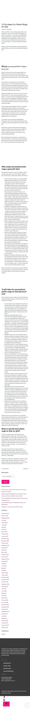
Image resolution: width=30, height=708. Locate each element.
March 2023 (4, 531)
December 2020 (5, 577)
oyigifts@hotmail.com (10, 680)
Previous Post (5, 468)
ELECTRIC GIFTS (7, 668)
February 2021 (5, 572)
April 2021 (4, 570)
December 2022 (5, 538)
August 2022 (5, 547)
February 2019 (5, 620)
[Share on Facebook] (4, 698)
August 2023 (5, 522)
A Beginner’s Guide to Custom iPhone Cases (12, 507)
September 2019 (5, 611)
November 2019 (5, 607)
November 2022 (5, 541)
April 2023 (4, 529)
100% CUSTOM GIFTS (8, 671)
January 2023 (5, 536)
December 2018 (5, 625)
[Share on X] (4, 700)
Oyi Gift (7, 297)
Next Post (26, 468)
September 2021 (5, 559)
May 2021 (4, 568)
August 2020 (5, 586)
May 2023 (4, 527)
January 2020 (5, 602)
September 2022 (5, 545)
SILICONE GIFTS (7, 663)
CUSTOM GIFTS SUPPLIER (20, 691)
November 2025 (5, 513)
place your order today (21, 462)
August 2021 (5, 561)
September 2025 (5, 518)
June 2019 (4, 616)
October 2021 (5, 556)
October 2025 (5, 515)
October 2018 (5, 627)
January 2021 (5, 575)
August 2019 (5, 613)
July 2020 (4, 588)
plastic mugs (20, 66)
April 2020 (4, 595)
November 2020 (5, 579)
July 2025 (4, 520)
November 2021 (5, 554)
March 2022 (4, 552)
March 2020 (4, 597)
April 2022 (4, 550)
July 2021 (4, 563)
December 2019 (5, 604)
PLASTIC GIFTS (7, 666)
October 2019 (5, 609)
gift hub (4, 29)
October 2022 (5, 543)
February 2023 (5, 534)
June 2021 (4, 566)
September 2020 (5, 584)
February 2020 (5, 600)
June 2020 (4, 591)
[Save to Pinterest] (6, 704)
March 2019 (4, 618)
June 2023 (4, 525)
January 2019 (5, 623)
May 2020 (4, 593)
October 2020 (5, 582)
